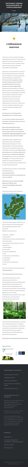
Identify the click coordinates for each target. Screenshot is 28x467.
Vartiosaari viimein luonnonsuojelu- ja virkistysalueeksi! (14, 5)
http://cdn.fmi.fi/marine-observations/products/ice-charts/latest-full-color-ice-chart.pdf (13, 175)
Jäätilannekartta (8, 437)
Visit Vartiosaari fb (8, 447)
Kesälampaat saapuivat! (9, 377)
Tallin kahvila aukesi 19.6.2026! (11, 374)
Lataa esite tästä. (6, 346)
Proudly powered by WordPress (11, 462)
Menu (14, 10)
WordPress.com (16, 463)
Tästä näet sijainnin (15, 133)
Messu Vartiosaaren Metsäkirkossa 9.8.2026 (12, 384)
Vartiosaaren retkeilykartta (10, 380)
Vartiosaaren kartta (7, 270)
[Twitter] (23, 353)
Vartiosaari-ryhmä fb (9, 444)
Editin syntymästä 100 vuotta (11, 388)
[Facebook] (20, 353)
